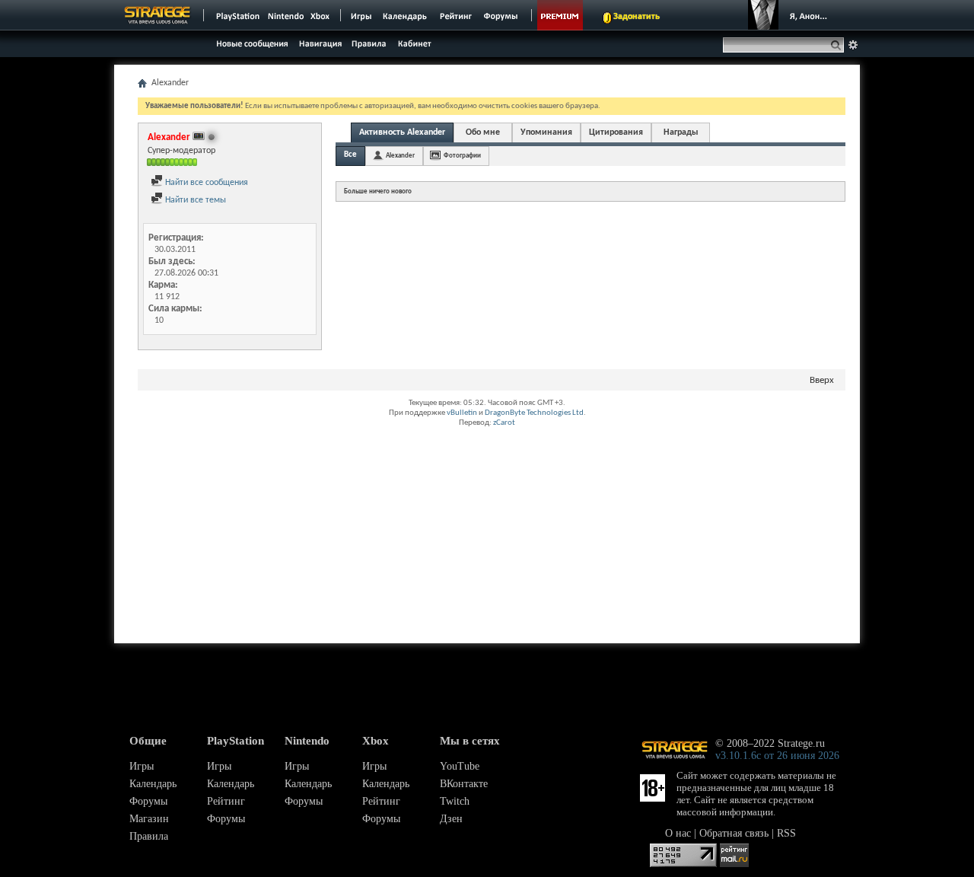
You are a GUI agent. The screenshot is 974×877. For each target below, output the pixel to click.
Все (350, 155)
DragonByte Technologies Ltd (534, 413)
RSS (786, 833)
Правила (148, 836)
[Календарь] (405, 15)
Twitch (454, 801)
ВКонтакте (464, 783)
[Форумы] (502, 15)
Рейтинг (226, 801)
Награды (681, 132)
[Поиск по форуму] (853, 45)
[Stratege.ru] (157, 15)
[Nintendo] (286, 15)
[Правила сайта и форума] (369, 43)
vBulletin (462, 413)
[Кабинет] (414, 43)
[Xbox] (321, 15)
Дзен (451, 818)
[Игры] (361, 15)
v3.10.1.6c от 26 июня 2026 (777, 755)
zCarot (504, 423)
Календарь (153, 783)
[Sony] (236, 15)
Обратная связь (734, 833)
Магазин (149, 818)
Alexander (400, 155)
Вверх (822, 380)
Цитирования (616, 132)
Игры (141, 766)
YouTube (459, 766)
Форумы (148, 801)
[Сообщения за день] (250, 48)
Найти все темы (194, 200)
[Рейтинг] (455, 15)
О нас (678, 833)
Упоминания (546, 132)
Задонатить (636, 16)
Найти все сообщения (205, 182)
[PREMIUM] (560, 15)
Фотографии (462, 155)
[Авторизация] (791, 15)
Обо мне (483, 132)
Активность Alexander (402, 132)
